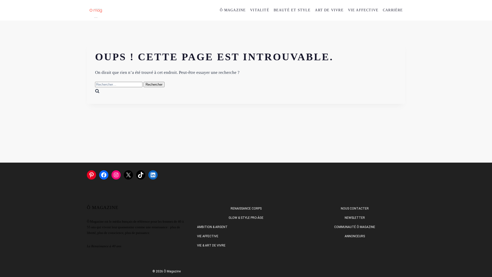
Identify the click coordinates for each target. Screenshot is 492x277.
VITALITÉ (259, 10)
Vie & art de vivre (211, 245)
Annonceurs (355, 236)
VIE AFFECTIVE (363, 10)
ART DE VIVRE (329, 10)
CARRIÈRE (393, 10)
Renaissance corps (246, 208)
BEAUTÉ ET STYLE (292, 10)
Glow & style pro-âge (246, 218)
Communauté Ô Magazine (354, 227)
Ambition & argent (212, 227)
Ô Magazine (233, 10)
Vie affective (207, 236)
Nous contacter (355, 208)
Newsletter (355, 218)
